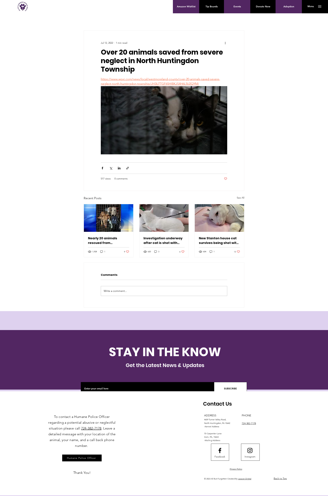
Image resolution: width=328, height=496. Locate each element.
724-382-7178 (91, 428)
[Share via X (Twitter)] (110, 168)
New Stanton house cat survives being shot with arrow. (218, 240)
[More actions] (225, 43)
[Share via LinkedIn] (119, 168)
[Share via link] (127, 168)
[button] (310, 6)
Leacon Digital (244, 478)
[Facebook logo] (219, 450)
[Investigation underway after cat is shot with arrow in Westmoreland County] (164, 218)
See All (240, 197)
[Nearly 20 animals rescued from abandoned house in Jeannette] (108, 218)
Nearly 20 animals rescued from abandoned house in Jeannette (105, 240)
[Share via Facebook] (102, 168)
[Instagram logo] (250, 450)
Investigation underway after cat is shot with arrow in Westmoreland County (163, 240)
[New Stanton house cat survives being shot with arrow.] (219, 218)
